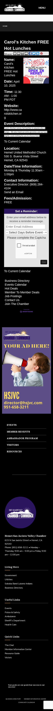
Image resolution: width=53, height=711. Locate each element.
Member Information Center (18, 649)
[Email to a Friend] (18, 53)
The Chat (9, 645)
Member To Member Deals (22, 292)
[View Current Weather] (26, 53)
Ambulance (10, 616)
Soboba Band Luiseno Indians (18, 583)
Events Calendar (16, 284)
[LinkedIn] (12, 18)
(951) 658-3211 (20, 547)
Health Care (10, 624)
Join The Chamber (17, 304)
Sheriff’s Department (15, 620)
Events (12, 424)
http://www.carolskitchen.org (13, 113)
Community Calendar (26, 702)
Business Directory (17, 280)
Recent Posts (18, 469)
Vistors (8, 657)
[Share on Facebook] (30, 53)
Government (11, 575)
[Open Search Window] (49, 18)
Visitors (13, 444)
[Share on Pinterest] (41, 53)
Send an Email (13, 192)
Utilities (9, 579)
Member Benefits (18, 431)
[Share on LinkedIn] (37, 53)
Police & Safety (12, 612)
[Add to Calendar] (22, 53)
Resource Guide (12, 653)
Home (5, 26)
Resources (14, 451)
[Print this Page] (14, 53)
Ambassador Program (22, 438)
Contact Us (12, 300)
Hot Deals (11, 288)
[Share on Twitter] (33, 53)
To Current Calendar (17, 141)
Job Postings (13, 296)
